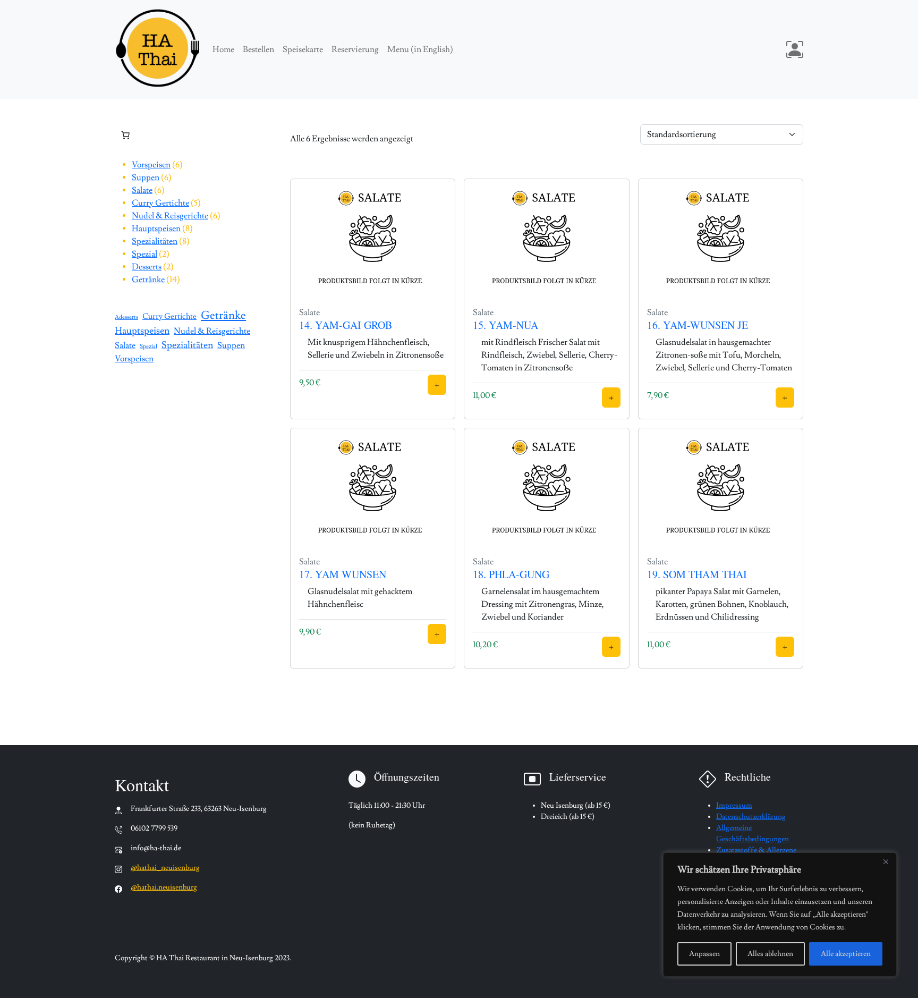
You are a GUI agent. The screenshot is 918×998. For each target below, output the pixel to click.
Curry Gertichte (169, 316)
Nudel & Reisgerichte (212, 331)
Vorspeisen (134, 359)
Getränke (223, 315)
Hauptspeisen (142, 331)
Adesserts (126, 317)
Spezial (148, 346)
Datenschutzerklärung (751, 817)
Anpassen (704, 954)
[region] (780, 914)
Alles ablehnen (770, 954)
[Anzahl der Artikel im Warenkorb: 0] (125, 135)
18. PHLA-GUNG (511, 574)
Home (223, 49)
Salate (125, 345)
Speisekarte (303, 49)
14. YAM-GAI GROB (345, 325)
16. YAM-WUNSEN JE (697, 325)
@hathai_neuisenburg (165, 868)
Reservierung (355, 49)
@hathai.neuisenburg (164, 887)
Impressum (734, 805)
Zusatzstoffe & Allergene (756, 850)
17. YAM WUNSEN (342, 574)
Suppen (231, 345)
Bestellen (258, 49)
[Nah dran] (885, 861)
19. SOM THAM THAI (697, 574)
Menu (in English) (420, 49)
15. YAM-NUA (505, 325)
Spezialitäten (187, 345)
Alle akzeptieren (846, 954)
